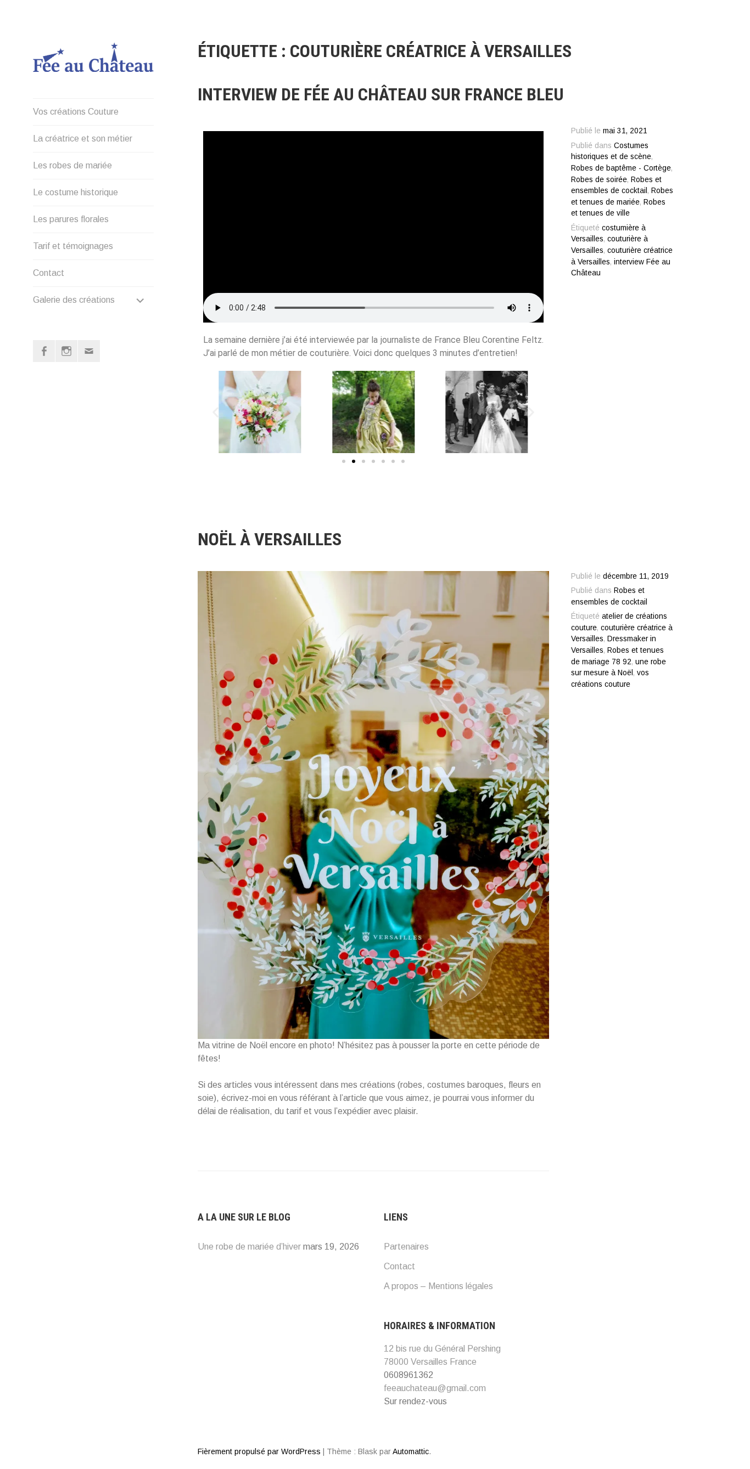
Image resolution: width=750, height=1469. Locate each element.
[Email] (89, 351)
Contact (48, 273)
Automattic (411, 1451)
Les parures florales (71, 219)
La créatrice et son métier (82, 138)
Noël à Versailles (270, 539)
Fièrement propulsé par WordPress (259, 1451)
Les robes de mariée (72, 165)
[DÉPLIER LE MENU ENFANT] (140, 300)
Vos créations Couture (76, 111)
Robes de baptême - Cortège (621, 168)
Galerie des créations (74, 299)
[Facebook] (44, 351)
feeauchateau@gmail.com (435, 1388)
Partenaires (406, 1246)
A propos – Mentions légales (438, 1286)
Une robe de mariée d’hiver (249, 1246)
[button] (215, 412)
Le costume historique (75, 192)
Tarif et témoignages (73, 246)
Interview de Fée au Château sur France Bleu (381, 94)
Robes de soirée (599, 180)
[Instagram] (66, 351)
